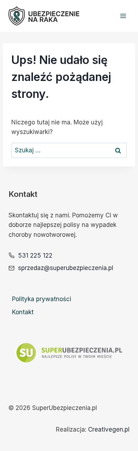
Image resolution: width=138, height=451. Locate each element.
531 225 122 (35, 255)
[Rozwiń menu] (123, 15)
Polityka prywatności (41, 299)
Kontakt (23, 312)
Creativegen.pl (109, 429)
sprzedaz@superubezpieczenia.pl (65, 267)
